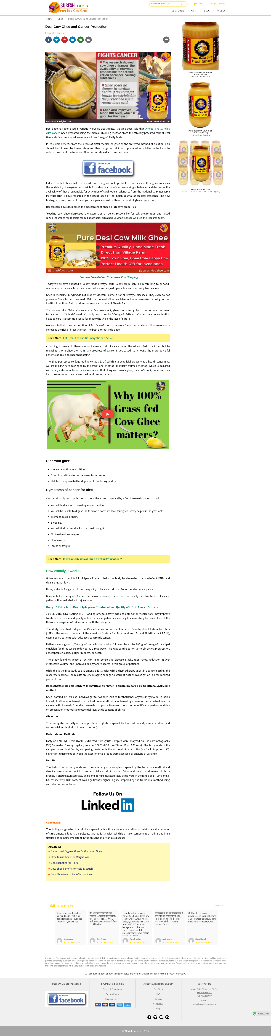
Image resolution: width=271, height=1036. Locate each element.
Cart (201, 3)
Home (49, 19)
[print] (167, 40)
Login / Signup (218, 3)
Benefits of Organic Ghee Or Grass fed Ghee (76, 851)
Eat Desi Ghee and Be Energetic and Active (88, 338)
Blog (207, 11)
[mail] (89, 40)
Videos (221, 11)
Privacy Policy (112, 994)
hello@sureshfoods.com (204, 1004)
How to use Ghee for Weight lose (70, 857)
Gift (193, 11)
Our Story (158, 989)
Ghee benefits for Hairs (64, 863)
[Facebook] (149, 1017)
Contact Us (158, 1003)
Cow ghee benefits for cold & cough (72, 869)
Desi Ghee (178, 11)
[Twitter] (57, 40)
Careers (158, 999)
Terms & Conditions (112, 989)
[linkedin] (73, 40)
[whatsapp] (81, 40)
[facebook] (49, 40)
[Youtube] (161, 1017)
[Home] (108, 10)
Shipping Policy (112, 999)
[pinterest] (65, 40)
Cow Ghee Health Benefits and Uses (72, 875)
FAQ (158, 994)
